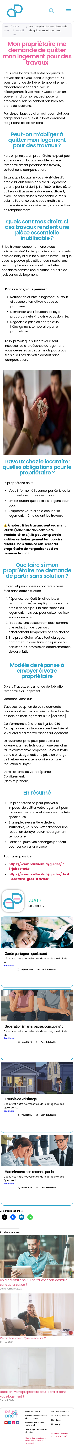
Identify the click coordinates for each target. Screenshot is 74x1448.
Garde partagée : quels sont (26, 953)
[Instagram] (13, 1422)
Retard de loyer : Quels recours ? (23, 1338)
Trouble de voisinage (21, 1099)
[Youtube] (6, 1422)
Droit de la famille (49, 969)
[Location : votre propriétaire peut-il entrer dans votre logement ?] (37, 1368)
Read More (9, 965)
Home (6, 28)
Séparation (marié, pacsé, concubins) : (34, 1026)
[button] (68, 11)
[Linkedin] (9, 1422)
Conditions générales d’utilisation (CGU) (60, 1435)
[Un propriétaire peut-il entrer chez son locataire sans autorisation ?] (37, 1256)
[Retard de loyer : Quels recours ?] (37, 1314)
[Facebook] (17, 1422)
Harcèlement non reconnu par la (29, 1172)
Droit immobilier (18, 30)
